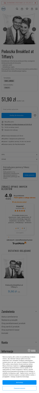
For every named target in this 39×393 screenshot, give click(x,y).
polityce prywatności (26, 366)
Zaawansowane (19, 388)
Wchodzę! (19, 382)
